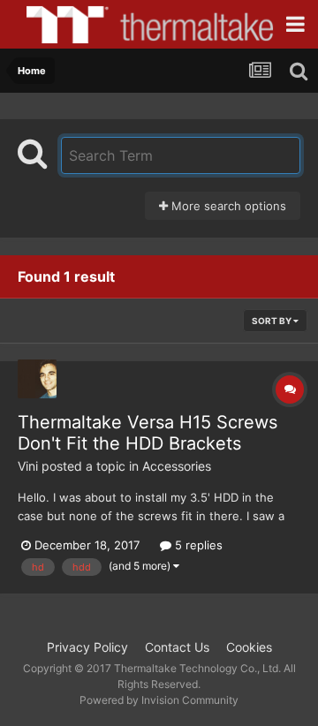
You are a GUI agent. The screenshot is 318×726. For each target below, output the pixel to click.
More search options (227, 206)
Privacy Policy (87, 646)
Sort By (272, 320)
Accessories (176, 465)
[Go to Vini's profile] (37, 378)
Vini (28, 465)
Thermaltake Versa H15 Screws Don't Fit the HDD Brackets (147, 433)
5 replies (197, 545)
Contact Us (177, 646)
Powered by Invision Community (159, 700)
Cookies (249, 646)
